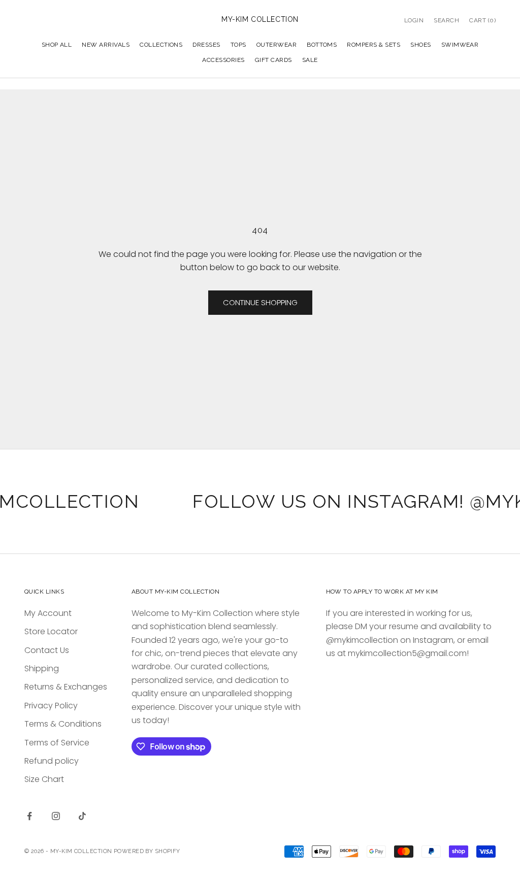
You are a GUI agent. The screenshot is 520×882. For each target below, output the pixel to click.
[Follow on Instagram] (56, 816)
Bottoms (322, 44)
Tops (238, 44)
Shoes (420, 44)
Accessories (223, 59)
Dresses (206, 44)
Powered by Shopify (147, 851)
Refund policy (51, 761)
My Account (48, 613)
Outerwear (276, 44)
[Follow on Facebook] (29, 816)
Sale (310, 59)
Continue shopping (260, 302)
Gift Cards (273, 59)
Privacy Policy (51, 705)
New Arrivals (105, 44)
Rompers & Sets (373, 44)
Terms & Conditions (63, 724)
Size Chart (44, 779)
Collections (161, 44)
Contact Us (46, 650)
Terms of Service (56, 742)
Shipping (41, 668)
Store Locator (51, 631)
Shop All (57, 44)
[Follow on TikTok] (82, 816)
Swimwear (460, 44)
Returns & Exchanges (65, 687)
